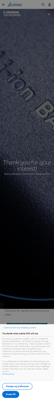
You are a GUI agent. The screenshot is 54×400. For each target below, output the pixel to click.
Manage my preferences (17, 386)
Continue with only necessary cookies (20, 328)
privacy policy (8, 374)
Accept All (11, 394)
